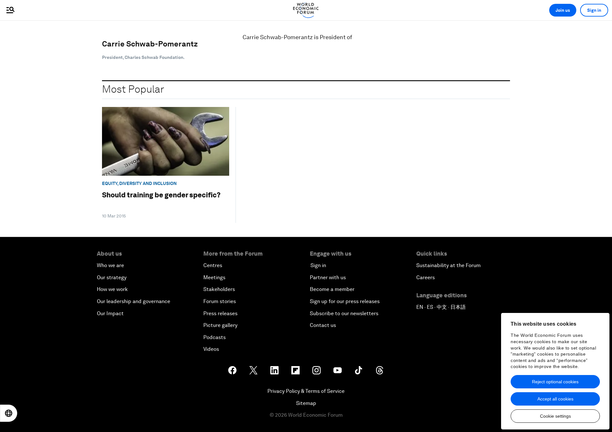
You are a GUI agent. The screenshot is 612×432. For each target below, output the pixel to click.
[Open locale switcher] (8, 413)
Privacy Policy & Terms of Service (306, 391)
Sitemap (306, 403)
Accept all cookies (555, 398)
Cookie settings (555, 416)
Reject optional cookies (555, 381)
